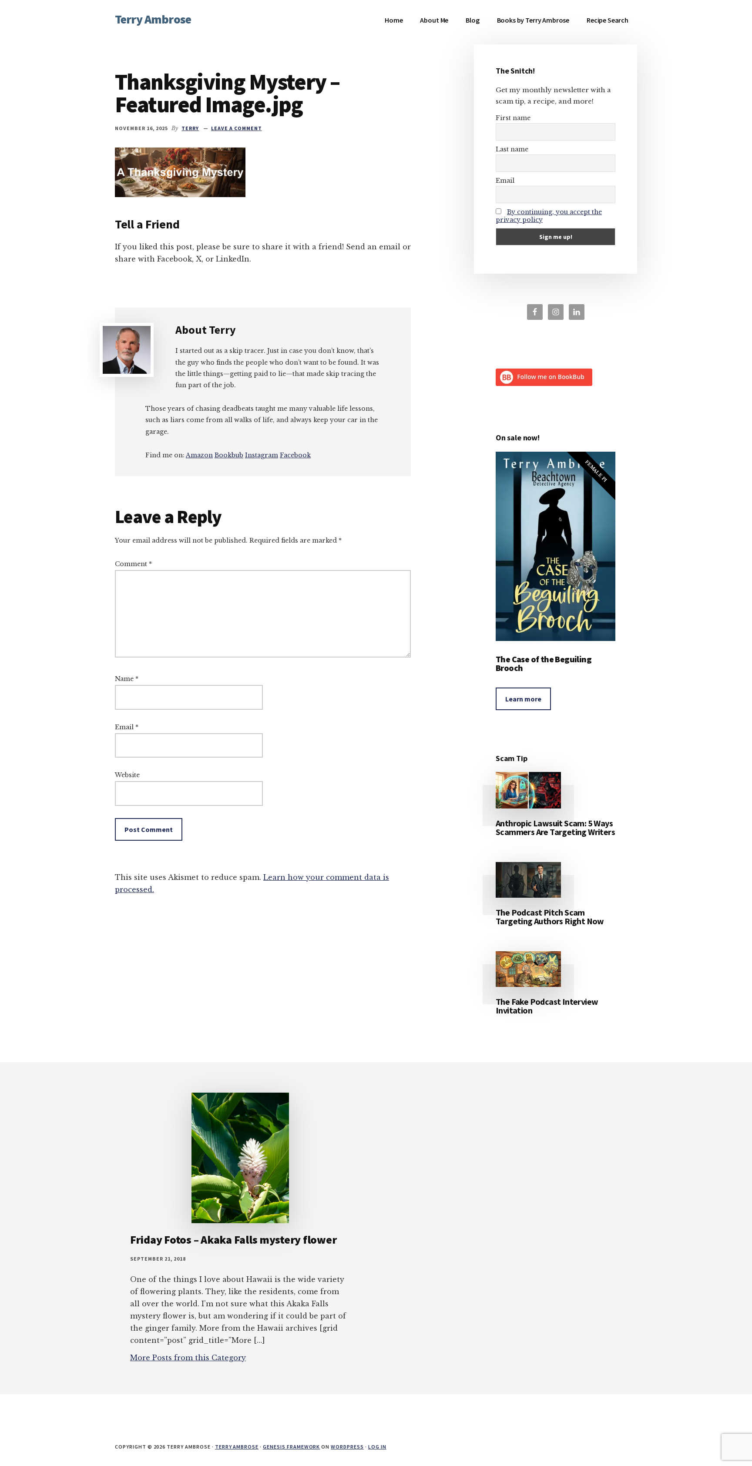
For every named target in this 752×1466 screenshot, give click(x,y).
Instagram (261, 455)
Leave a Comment (236, 128)
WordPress (347, 1446)
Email (126, 727)
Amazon (199, 455)
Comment (133, 564)
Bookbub (229, 455)
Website (127, 775)
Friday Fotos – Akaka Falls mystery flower (233, 1239)
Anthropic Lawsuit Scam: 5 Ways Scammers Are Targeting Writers (555, 827)
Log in (377, 1446)
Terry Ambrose (153, 19)
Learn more (523, 698)
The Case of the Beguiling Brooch (543, 663)
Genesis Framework (291, 1446)
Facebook (295, 455)
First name (513, 118)
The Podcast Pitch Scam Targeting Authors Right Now (550, 916)
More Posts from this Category (188, 1357)
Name (126, 679)
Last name (512, 149)
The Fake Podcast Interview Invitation (547, 1006)
